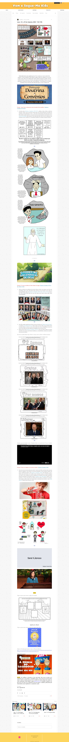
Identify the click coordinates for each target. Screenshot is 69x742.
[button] (55, 13)
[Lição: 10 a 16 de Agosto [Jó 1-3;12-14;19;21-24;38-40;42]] (34, 707)
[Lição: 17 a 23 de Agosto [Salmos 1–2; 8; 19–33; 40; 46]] (19, 707)
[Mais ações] (51, 19)
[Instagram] (19, 737)
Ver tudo (55, 701)
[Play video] (34, 94)
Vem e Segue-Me (22, 13)
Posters (46, 13)
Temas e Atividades (35, 13)
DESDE (34, 737)
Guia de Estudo (29, 13)
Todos (13, 13)
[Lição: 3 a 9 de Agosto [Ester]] (50, 707)
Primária (17, 13)
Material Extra (42, 13)
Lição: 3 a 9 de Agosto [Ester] (49, 712)
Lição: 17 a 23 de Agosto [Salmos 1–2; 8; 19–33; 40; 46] (19, 713)
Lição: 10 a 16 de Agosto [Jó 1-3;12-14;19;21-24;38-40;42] (34, 713)
